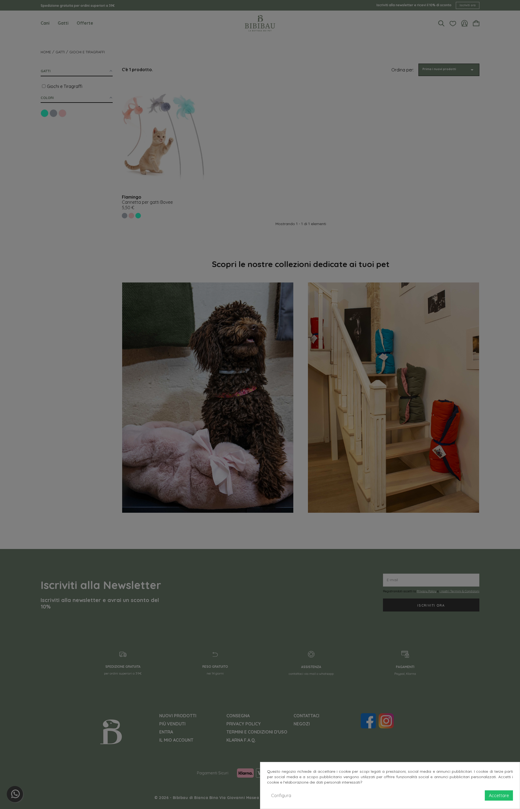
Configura (281, 795)
